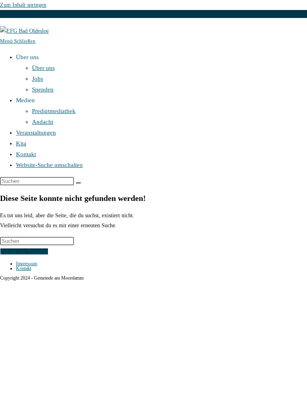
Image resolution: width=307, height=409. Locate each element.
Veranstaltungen (36, 132)
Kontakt (26, 154)
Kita (21, 143)
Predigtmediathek (54, 111)
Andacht (42, 122)
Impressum (26, 263)
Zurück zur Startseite (24, 251)
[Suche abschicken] (78, 183)
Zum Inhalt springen (23, 5)
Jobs (37, 78)
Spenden (43, 89)
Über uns (43, 68)
